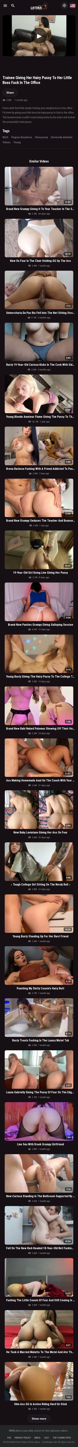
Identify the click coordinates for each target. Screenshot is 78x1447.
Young (17, 142)
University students (61, 137)
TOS (9, 1437)
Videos (7, 142)
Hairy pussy (41, 137)
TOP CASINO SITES (62, 1437)
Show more (39, 1418)
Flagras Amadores (21, 137)
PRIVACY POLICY (23, 1437)
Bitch (5, 137)
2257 (46, 1437)
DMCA (37, 1437)
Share (10, 92)
